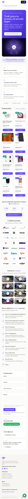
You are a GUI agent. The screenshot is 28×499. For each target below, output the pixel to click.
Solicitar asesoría (9, 409)
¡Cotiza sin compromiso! (12, 33)
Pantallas (6, 103)
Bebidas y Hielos (17, 103)
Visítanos (8, 447)
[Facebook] (4, 468)
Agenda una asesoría (13, 214)
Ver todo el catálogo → (21, 108)
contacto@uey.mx (6, 483)
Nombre (5, 376)
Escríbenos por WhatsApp (12, 424)
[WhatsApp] (24, 495)
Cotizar (8, 130)
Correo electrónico (7, 388)
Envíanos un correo (11, 435)
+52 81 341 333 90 (6, 485)
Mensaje (5, 394)
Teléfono (5, 382)
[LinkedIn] (2, 468)
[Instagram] (7, 468)
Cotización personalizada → (8, 491)
